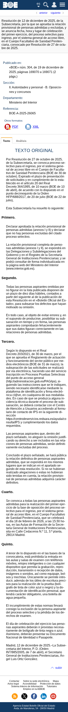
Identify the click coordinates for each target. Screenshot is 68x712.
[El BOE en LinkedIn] (44, 698)
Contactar (14, 681)
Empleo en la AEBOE (34, 689)
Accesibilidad (29, 683)
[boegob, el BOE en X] (24, 698)
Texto (6, 141)
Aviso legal (13, 683)
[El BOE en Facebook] (34, 698)
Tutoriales (52, 686)
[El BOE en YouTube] (53, 698)
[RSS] (15, 698)
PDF (15, 126)
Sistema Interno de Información (27, 686)
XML (36, 126)
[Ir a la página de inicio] (10, 7)
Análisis (21, 141)
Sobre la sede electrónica (36, 681)
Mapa (56, 681)
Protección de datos (50, 683)
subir (58, 667)
